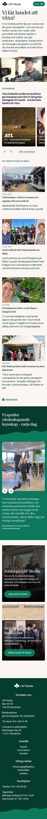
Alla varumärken (27, 152)
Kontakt (23, 753)
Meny (37, 4)
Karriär (23, 746)
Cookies (23, 773)
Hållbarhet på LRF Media (19, 652)
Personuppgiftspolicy (23, 766)
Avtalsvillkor (23, 770)
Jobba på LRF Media (17, 594)
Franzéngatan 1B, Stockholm (20, 716)
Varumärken (23, 750)
